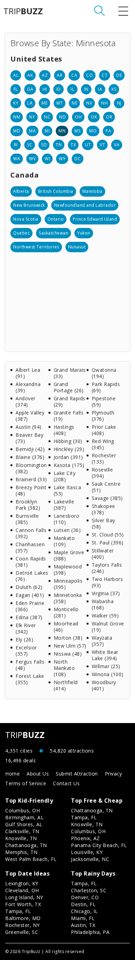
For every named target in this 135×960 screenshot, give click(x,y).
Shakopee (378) (103, 509)
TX (73, 145)
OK (94, 117)
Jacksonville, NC (90, 859)
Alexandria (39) (28, 387)
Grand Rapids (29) (70, 401)
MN (61, 131)
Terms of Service (25, 783)
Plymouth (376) (103, 415)
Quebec (21, 233)
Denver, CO (85, 897)
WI (47, 159)
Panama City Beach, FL (99, 845)
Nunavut (77, 247)
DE (119, 75)
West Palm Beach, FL (31, 859)
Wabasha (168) (103, 604)
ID (58, 89)
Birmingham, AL (24, 817)
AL (15, 75)
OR (109, 117)
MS (77, 131)
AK (30, 75)
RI (16, 145)
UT (88, 145)
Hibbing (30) (68, 441)
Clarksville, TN (22, 831)
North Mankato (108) (64, 668)
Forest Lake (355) (30, 679)
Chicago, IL (84, 911)
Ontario (55, 219)
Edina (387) (29, 617)
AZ (45, 75)
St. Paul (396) (108, 542)
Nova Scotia (25, 219)
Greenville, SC (21, 932)
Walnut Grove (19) (108, 626)
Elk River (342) (26, 628)
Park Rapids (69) (106, 387)
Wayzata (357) (102, 640)
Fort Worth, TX (23, 904)
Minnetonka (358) (68, 598)
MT (59, 103)
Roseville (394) (102, 472)
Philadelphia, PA (90, 932)
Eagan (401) (30, 595)
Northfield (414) (66, 685)
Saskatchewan (53, 233)
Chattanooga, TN (26, 845)
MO (93, 131)
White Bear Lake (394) (105, 655)
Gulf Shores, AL (24, 824)
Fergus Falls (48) (30, 664)
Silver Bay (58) (103, 523)
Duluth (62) (29, 587)
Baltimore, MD (23, 918)
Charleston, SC (88, 890)
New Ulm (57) (70, 645)
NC (47, 117)
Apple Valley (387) (30, 415)
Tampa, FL (84, 817)
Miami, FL (83, 918)
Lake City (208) (65, 476)
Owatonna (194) (104, 373)
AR (59, 75)
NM (16, 117)
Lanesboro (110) (67, 518)
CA (74, 75)
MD (16, 131)
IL (72, 89)
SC (29, 145)
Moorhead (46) (66, 626)
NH (104, 103)
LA (30, 103)
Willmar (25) (106, 666)
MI (47, 131)
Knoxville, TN (21, 838)
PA (108, 131)
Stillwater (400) (103, 553)
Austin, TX (83, 925)
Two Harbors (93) (107, 582)
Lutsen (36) (67, 530)
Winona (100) (108, 674)
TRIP (23, 11)
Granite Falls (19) (69, 415)
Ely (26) (24, 639)
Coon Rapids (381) (31, 561)
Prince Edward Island (95, 219)
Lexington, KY (21, 883)
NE (74, 103)
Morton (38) (68, 637)
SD (44, 145)
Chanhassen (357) (30, 547)
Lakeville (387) (64, 504)
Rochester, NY (22, 925)
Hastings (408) (64, 430)
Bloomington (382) (31, 468)
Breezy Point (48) (31, 490)
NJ (119, 103)
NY (32, 117)
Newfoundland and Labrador (85, 205)
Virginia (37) (106, 593)
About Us (38, 773)
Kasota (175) (69, 465)
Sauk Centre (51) (106, 487)
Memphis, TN (21, 852)
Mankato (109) (64, 541)
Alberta (21, 191)
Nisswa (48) (68, 653)
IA (100, 89)
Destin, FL (83, 904)
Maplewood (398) (68, 569)
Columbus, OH (22, 810)
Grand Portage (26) (69, 387)
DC (77, 159)
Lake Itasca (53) (67, 490)
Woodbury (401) (104, 685)
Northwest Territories (36, 247)
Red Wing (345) (103, 444)
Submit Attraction (77, 773)
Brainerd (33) (31, 479)
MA (32, 131)
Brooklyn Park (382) (28, 504)
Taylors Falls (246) (107, 567)
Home (12, 773)
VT (102, 145)
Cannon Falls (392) (31, 533)
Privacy (113, 773)
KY (15, 103)
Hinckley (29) (69, 449)
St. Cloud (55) (108, 534)
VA (116, 145)
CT (104, 75)
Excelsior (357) (26, 650)
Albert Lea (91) (28, 373)
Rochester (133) (104, 458)
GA (30, 89)
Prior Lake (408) (104, 430)
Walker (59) (105, 615)
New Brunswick (29, 205)
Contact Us (66, 783)
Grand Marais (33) (70, 373)
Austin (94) (29, 427)
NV (89, 103)
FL (16, 89)
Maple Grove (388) (69, 555)
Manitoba (92, 191)
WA (16, 159)
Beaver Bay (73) (29, 438)
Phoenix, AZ (85, 838)
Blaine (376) (30, 457)
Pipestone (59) (104, 401)
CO (89, 75)
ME (44, 103)
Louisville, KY (86, 852)
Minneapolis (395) (68, 583)
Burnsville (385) (27, 518)
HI (45, 89)
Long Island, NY (24, 897)
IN (86, 89)
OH (78, 117)
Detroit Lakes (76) (32, 575)
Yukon (83, 233)
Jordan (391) (68, 457)
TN (59, 145)
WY (62, 159)
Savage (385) (107, 498)
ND (62, 117)
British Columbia (55, 191)
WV (32, 159)
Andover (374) (26, 401)
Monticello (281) (66, 612)
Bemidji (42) (30, 449)
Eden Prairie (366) (30, 606)
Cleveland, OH (22, 890)
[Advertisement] (67, 299)
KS (113, 89)
